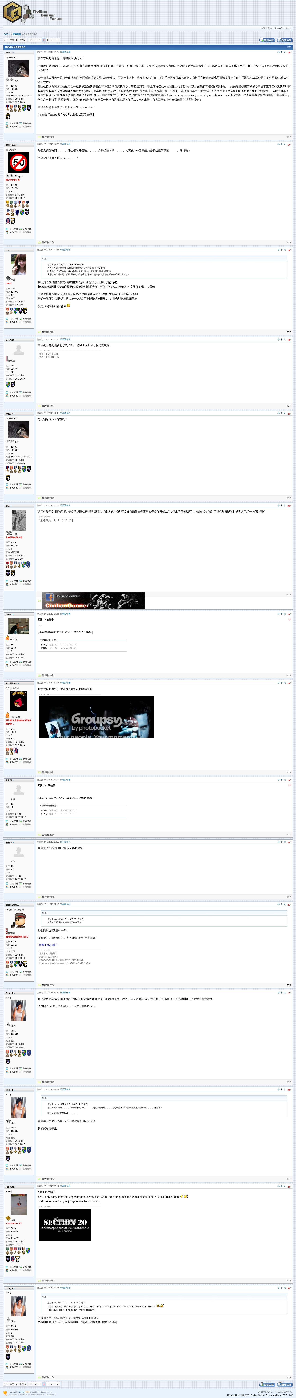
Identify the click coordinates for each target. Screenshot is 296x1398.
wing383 (10, 340)
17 (289, 144)
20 (289, 413)
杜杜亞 (9, 780)
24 (289, 780)
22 (289, 614)
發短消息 (27, 123)
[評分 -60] (289, 620)
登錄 (270, 28)
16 (289, 52)
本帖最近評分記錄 (48, 640)
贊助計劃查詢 (48, 137)
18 (289, 250)
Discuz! (22, 1392)
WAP (285, 1395)
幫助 (288, 28)
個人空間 (14, 123)
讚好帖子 (279, 28)
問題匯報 (17, 34)
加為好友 (14, 126)
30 (289, 1288)
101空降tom (11, 683)
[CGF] (33, 24)
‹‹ (36, 40)
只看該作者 (65, 52)
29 (289, 1186)
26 (289, 904)
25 (289, 842)
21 (289, 505)
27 (289, 993)
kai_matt (10, 1187)
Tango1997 (11, 145)
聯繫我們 (245, 1395)
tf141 (8, 250)
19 (289, 339)
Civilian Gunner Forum (261, 1395)
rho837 (9, 53)
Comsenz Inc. (46, 1392)
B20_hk (9, 993)
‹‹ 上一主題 (9, 40)
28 (289, 1089)
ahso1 (9, 614)
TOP (289, 137)
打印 (289, 47)
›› (57, 40)
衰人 (8, 506)
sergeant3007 (12, 905)
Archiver (277, 1395)
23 (289, 683)
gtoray (44, 644)
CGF (6, 34)
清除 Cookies (233, 1395)
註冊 (263, 28)
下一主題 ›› (21, 40)
